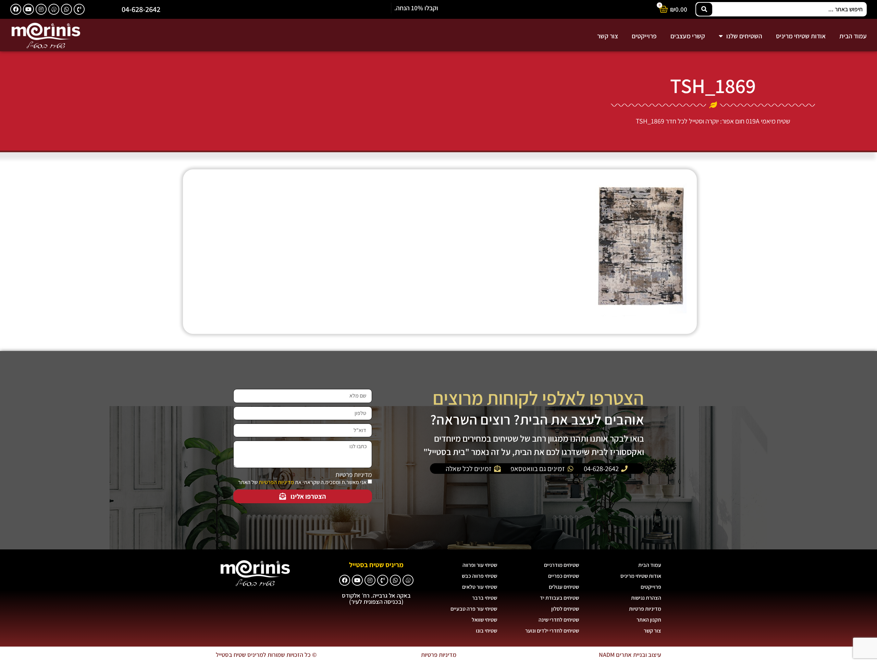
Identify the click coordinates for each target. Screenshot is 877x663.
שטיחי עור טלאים (479, 586)
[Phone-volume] (79, 9)
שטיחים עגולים (564, 586)
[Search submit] (704, 9)
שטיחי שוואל (484, 619)
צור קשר (607, 35)
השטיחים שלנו (744, 35)
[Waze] (53, 9)
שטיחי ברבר (484, 597)
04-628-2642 (141, 9)
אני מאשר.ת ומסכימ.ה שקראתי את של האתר (302, 482)
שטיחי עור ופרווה (479, 565)
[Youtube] (28, 9)
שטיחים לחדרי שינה (559, 619)
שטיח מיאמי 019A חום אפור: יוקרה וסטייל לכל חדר (728, 121)
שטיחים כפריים (563, 576)
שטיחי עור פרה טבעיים (473, 608)
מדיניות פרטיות (353, 474)
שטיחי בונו (486, 630)
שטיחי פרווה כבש (479, 576)
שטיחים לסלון (565, 608)
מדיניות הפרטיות (276, 482)
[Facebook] (15, 9)
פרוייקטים (644, 35)
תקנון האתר (649, 619)
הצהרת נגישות (646, 597)
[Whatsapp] (66, 9)
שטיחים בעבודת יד (559, 597)
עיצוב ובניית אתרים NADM (630, 655)
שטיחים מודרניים (561, 565)
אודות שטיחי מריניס (801, 35)
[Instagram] (41, 9)
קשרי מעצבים (687, 35)
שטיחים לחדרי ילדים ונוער (552, 630)
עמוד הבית (853, 35)
